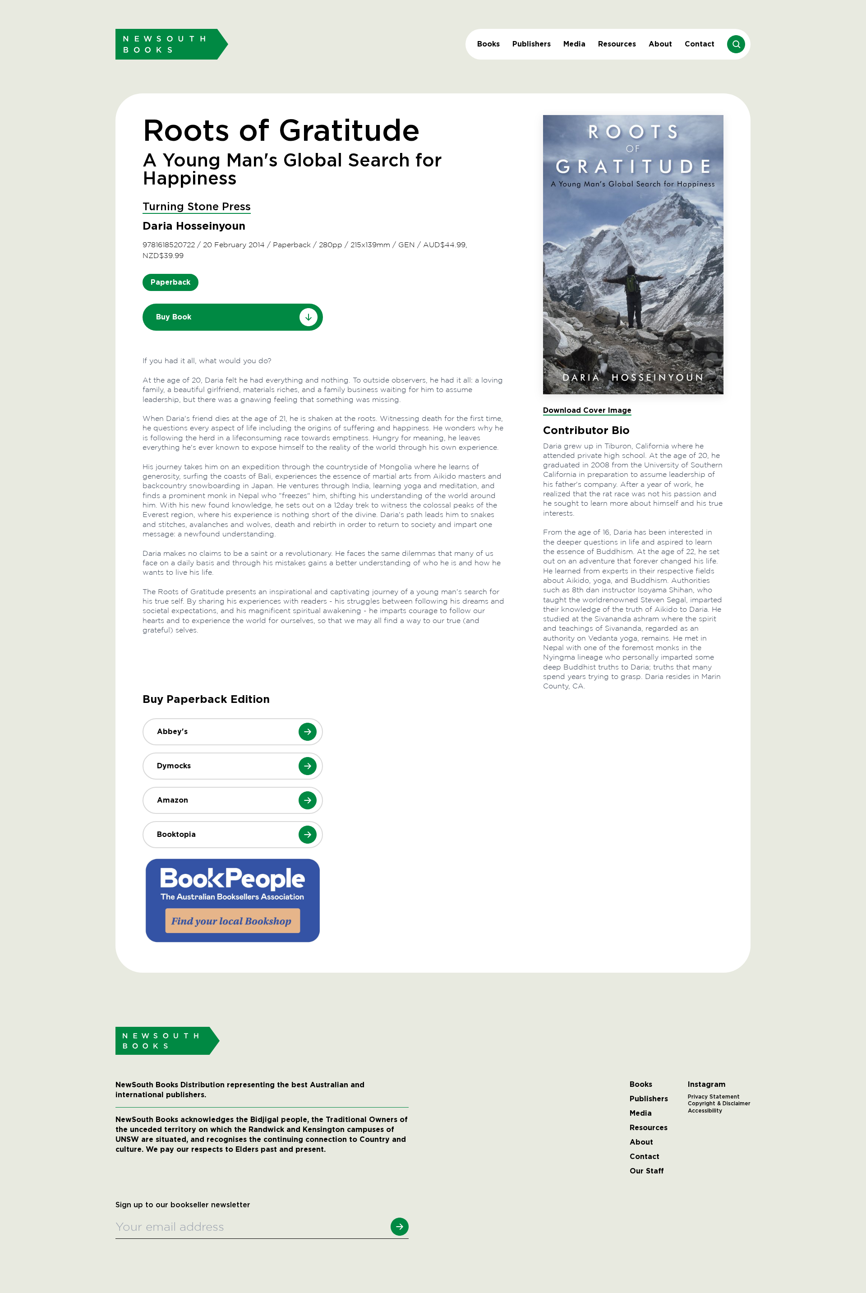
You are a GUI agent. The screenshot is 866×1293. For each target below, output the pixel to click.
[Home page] (171, 44)
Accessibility (705, 1110)
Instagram (707, 1084)
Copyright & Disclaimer (719, 1103)
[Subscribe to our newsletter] (400, 1227)
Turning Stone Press (197, 207)
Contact (699, 44)
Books (488, 44)
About (660, 44)
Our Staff (647, 1171)
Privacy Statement (714, 1096)
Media (574, 44)
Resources (617, 44)
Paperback (170, 282)
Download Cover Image (587, 410)
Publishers (531, 44)
